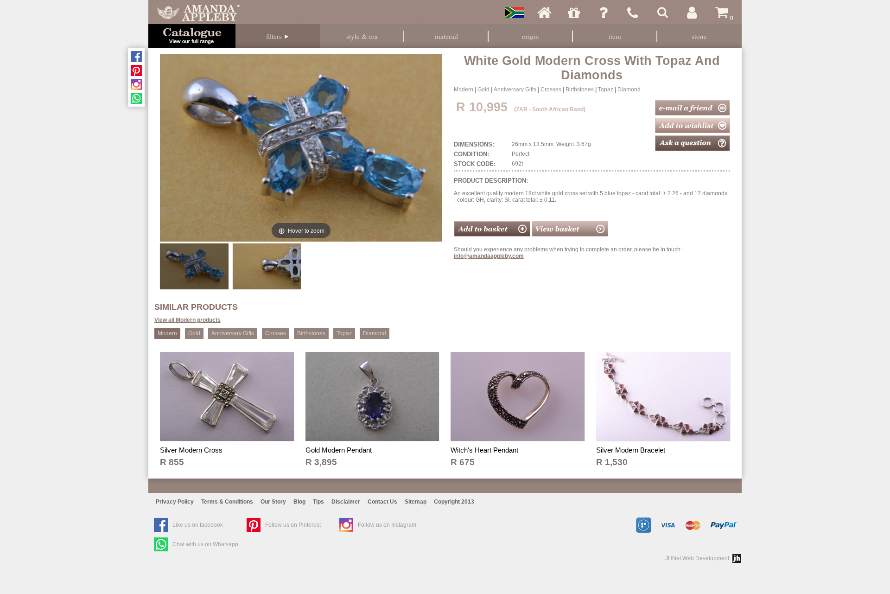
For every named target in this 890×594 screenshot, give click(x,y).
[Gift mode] (573, 12)
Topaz (605, 89)
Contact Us (382, 501)
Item (615, 36)
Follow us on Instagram (387, 525)
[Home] (544, 12)
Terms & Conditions (227, 501)
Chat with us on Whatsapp (205, 544)
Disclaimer (345, 501)
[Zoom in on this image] (194, 266)
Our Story (273, 501)
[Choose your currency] (514, 12)
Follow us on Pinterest (293, 525)
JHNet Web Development (697, 558)
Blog (299, 501)
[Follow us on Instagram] (136, 84)
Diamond (629, 89)
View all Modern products (187, 320)
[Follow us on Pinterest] (136, 70)
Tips (318, 501)
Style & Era (362, 36)
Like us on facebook (197, 525)
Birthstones (580, 89)
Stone (699, 36)
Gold (483, 89)
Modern (463, 89)
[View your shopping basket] (570, 234)
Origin (530, 36)
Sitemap (415, 501)
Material (446, 36)
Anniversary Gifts (515, 89)
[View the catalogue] (191, 36)
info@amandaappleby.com (489, 256)
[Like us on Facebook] (136, 56)
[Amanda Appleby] (198, 12)
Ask (603, 12)
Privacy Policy (175, 501)
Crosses (550, 89)
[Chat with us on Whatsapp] (136, 98)
